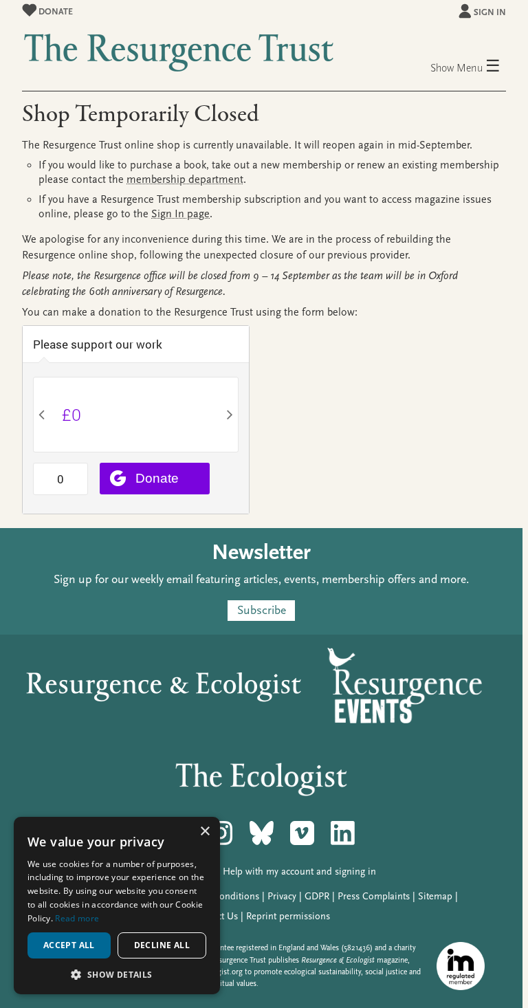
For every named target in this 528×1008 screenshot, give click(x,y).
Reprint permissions (288, 916)
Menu (478, 67)
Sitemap (435, 896)
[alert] (117, 905)
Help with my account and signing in (299, 871)
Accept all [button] (69, 945)
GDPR (317, 896)
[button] (117, 973)
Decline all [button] (162, 945)
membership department (184, 179)
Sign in (490, 12)
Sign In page (180, 214)
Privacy (281, 896)
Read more (77, 918)
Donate (54, 11)
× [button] (204, 831)
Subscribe (261, 611)
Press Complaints (374, 896)
